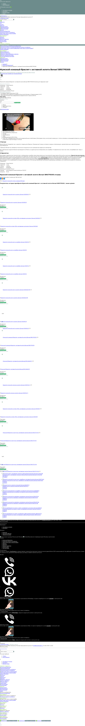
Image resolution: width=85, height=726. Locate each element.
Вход (4, 3)
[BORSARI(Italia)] (4, 27)
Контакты (4, 11)
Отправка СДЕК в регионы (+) (9, 93)
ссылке (51, 598)
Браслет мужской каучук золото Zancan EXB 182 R (14, 321)
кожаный (18, 181)
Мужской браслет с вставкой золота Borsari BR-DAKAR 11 (15, 369)
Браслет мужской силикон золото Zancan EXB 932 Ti (14, 393)
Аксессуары (5, 547)
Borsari (23, 181)
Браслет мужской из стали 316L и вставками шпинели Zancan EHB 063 (19, 226)
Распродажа (5, 548)
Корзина (4, 532)
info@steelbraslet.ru (47, 520)
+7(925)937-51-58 (4, 18)
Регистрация (5, 5)
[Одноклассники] (2, 178)
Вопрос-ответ (6, 12)
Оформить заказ (6, 534)
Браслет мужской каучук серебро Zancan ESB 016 (14, 250)
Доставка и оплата (7, 10)
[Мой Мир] (4, 178)
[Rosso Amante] (4, 28)
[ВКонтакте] (0, 178)
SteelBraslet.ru (13, 551)
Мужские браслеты (7, 540)
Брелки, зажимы (6, 545)
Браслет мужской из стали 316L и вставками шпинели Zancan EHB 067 (19, 416)
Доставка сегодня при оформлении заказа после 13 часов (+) (18, 95)
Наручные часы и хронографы (10, 542)
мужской (9, 181)
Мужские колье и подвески (9, 541)
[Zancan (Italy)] (4, 26)
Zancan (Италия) (4, 34)
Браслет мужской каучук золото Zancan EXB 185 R (14, 202)
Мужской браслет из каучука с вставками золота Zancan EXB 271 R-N (18, 440)
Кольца (4, 543)
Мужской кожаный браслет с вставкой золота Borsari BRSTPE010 (17, 345)
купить (14, 181)
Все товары (3, 35)
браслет (5, 181)
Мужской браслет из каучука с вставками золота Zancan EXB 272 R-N (19, 464)
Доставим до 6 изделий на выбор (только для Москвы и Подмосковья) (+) (21, 94)
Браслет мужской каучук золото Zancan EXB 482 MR (14, 297)
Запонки (4, 544)
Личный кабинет (6, 533)
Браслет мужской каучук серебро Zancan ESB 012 (14, 274)
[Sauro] (2, 30)
